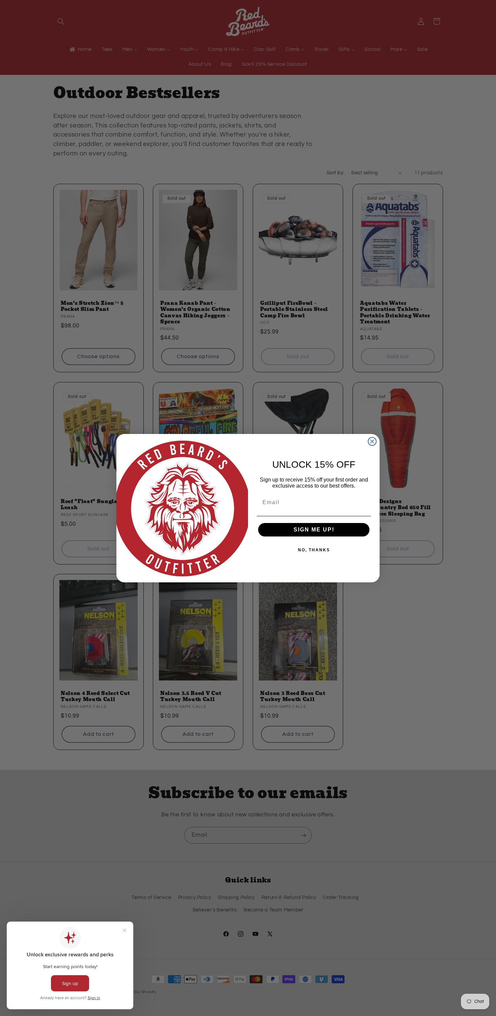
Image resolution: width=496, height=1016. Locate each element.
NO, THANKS (314, 550)
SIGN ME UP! (314, 529)
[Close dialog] (372, 441)
